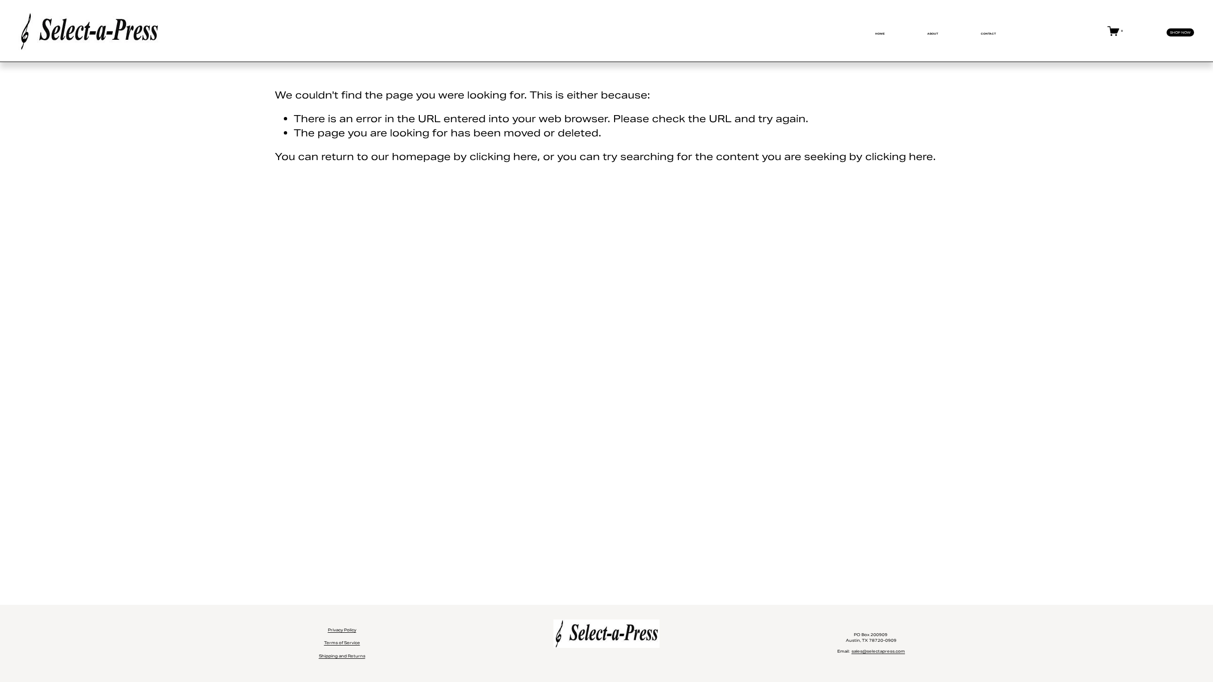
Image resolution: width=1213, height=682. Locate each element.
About (932, 33)
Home (880, 33)
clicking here (503, 156)
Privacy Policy (342, 630)
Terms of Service (342, 642)
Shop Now (1180, 32)
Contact (988, 33)
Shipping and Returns (342, 656)
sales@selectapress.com (878, 651)
